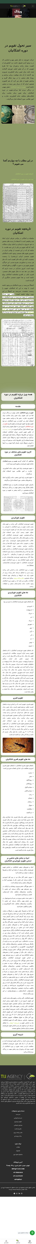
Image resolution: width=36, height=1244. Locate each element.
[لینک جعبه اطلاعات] (18, 1169)
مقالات (16, 15)
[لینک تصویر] (18, 1076)
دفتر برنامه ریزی (19, 578)
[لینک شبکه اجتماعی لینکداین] (19, 1193)
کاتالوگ (18, 1151)
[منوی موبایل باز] (33, 6)
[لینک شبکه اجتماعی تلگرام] (14, 1193)
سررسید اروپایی (14, 1023)
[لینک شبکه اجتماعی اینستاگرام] (21, 1193)
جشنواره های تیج (18, 1154)
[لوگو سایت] (18, 6)
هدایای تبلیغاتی (18, 1125)
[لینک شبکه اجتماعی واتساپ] (17, 1193)
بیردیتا (10, 1189)
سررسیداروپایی (18, 1118)
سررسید (18, 1114)
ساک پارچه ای (18, 1136)
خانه (21, 15)
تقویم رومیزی (7, 429)
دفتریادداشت (18, 1129)
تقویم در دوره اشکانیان (18, 87)
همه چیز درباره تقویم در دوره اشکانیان (22, 179)
